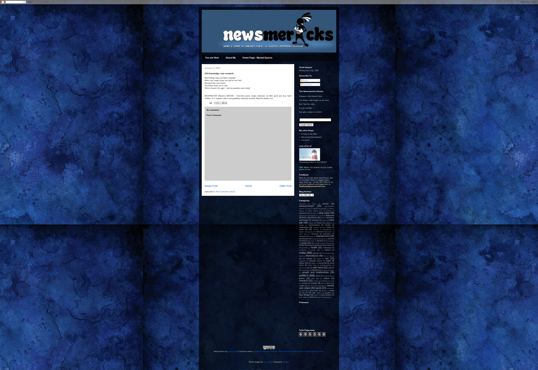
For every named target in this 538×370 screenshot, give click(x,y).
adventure (302, 204)
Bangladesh (323, 208)
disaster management (306, 232)
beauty (329, 211)
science (314, 283)
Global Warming (305, 245)
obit (308, 268)
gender (304, 243)
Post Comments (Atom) (225, 192)
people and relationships (315, 272)
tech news (314, 290)
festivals (331, 239)
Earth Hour (303, 234)
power (318, 276)
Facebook (322, 239)
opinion (331, 268)
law (327, 258)
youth (319, 297)
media (328, 261)
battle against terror (315, 211)
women (316, 295)
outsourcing (305, 270)
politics (304, 275)
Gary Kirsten (330, 241)
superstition (330, 288)
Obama (301, 268)
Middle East (303, 263)
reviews (315, 281)
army (308, 208)
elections (302, 236)
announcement (306, 206)
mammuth (268, 362)
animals (325, 204)
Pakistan (315, 270)
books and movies (309, 218)
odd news (318, 267)
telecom (324, 290)
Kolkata (309, 258)
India (302, 252)
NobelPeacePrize (325, 265)
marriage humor (315, 261)
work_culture (303, 297)
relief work (315, 278)
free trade (311, 241)
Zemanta (326, 297)
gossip (317, 245)
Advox (314, 204)
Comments (307, 84)
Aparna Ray (232, 351)
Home (248, 186)
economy (314, 234)
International (312, 256)
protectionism (328, 276)
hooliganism (303, 250)
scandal (305, 283)
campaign (315, 220)
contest (328, 225)
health (314, 247)
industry (316, 253)
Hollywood (327, 248)
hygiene (328, 250)
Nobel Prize (312, 265)
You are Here (212, 58)
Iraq (330, 256)
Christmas (328, 223)
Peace (332, 270)
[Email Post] (210, 103)
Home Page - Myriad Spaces (257, 58)
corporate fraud (318, 227)
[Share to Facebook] (223, 103)
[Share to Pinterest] (226, 103)
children (310, 223)
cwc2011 (316, 229)
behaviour (303, 213)
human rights (315, 250)
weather (328, 293)
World (312, 297)
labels (319, 258)
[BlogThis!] (218, 103)
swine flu (304, 290)
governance (327, 245)
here (271, 98)
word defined (326, 295)
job (300, 258)
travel (332, 290)
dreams (329, 232)
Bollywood (330, 215)
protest (302, 278)
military (313, 263)
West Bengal (304, 295)
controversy (304, 227)
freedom (320, 241)
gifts (312, 243)
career (324, 220)
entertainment (323, 236)
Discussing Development (311, 137)
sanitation (324, 281)
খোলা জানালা (305, 140)
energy (311, 236)
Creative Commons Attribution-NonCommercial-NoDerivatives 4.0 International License (289, 351)
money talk (322, 263)
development (327, 229)
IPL (325, 256)
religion (326, 278)
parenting (324, 270)
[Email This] (215, 103)
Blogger (286, 362)
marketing (302, 261)
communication (314, 225)
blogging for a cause (316, 215)
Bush (322, 218)
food (303, 241)
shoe (308, 286)
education (327, 234)
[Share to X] (220, 103)
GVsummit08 (303, 248)
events (314, 239)
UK (303, 293)
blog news (324, 213)
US (310, 293)
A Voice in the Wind (309, 134)
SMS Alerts (304, 167)
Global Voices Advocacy (324, 243)
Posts (305, 80)
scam (332, 281)
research (303, 280)
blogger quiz (303, 215)
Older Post (285, 186)
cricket (328, 227)
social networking (318, 286)
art (314, 208)
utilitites (318, 293)
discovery (320, 232)
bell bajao (313, 213)
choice (319, 223)
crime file (303, 229)
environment (304, 239)
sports (319, 288)
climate (301, 225)
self (322, 283)
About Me (231, 58)
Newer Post (211, 186)
